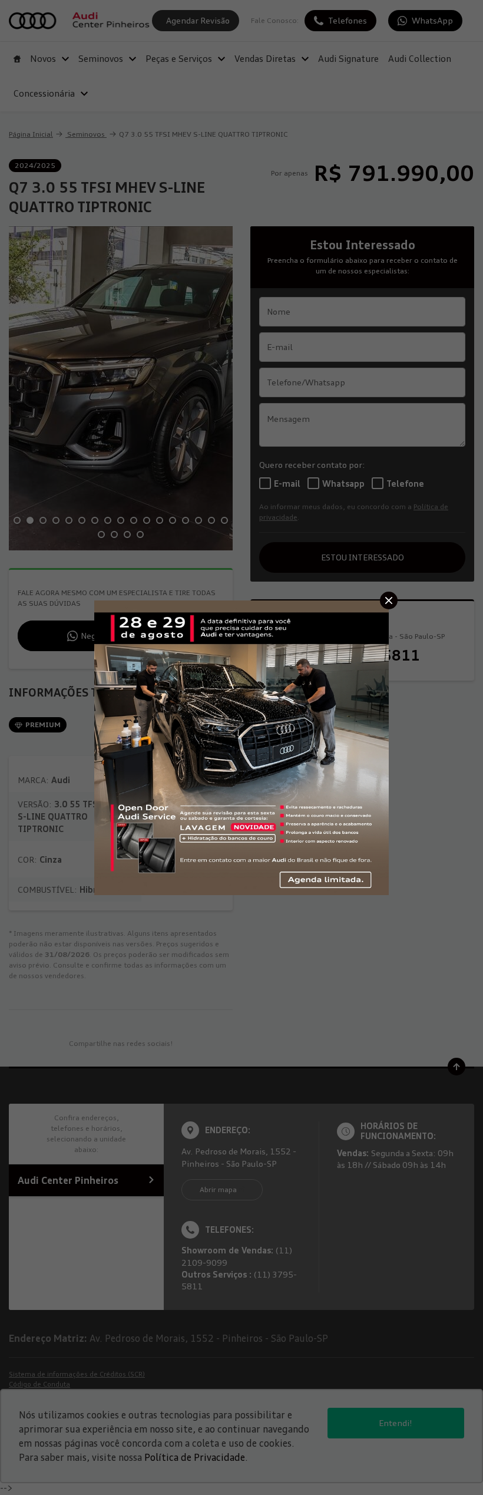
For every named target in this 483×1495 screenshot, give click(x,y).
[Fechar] (389, 600)
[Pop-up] (241, 747)
